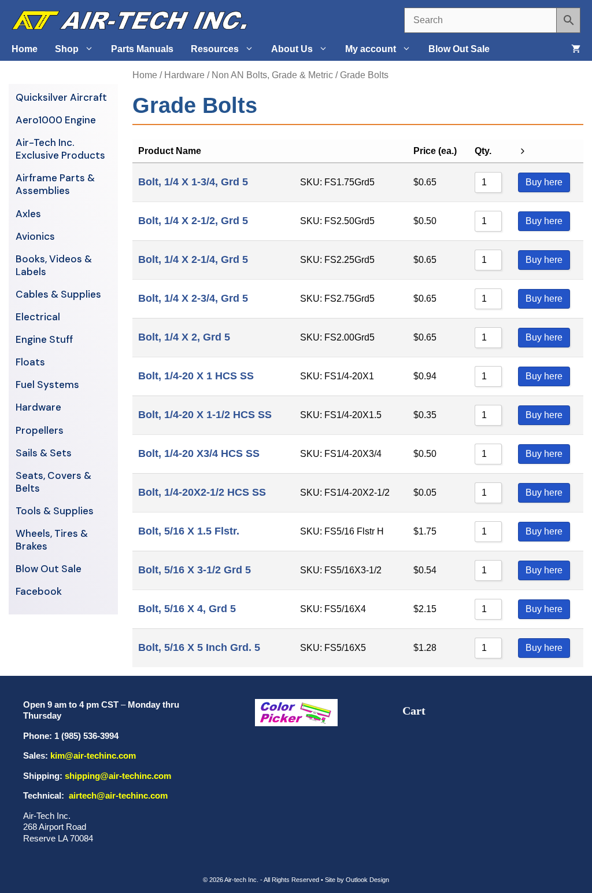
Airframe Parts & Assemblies (55, 184)
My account (370, 49)
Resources (215, 49)
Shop (67, 49)
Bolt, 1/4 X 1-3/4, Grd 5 (193, 182)
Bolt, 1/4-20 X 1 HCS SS (196, 376)
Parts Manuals (142, 49)
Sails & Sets (44, 453)
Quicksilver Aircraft (61, 97)
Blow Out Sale (459, 49)
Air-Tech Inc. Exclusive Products (60, 149)
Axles (28, 213)
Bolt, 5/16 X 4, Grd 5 (187, 608)
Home (25, 49)
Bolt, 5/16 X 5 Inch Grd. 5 (199, 647)
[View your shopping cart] (576, 49)
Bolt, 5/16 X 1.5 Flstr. (188, 531)
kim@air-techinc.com (93, 755)
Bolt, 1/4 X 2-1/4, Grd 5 (193, 259)
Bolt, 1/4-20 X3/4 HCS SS (199, 453)
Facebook (39, 591)
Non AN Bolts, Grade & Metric (272, 75)
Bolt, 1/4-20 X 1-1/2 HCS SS (205, 414)
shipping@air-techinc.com (118, 776)
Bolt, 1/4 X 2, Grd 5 (184, 337)
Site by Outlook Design (357, 879)
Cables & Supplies (58, 294)
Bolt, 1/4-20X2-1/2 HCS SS (202, 492)
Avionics (35, 236)
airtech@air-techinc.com (117, 795)
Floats (30, 362)
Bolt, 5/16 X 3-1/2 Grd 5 (194, 570)
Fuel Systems (47, 384)
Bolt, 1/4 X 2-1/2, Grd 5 (193, 220)
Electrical (38, 316)
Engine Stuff (44, 339)
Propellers (40, 430)
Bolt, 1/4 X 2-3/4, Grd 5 (193, 298)
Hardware (184, 75)
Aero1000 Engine (56, 120)
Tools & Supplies (55, 510)
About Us (292, 49)
